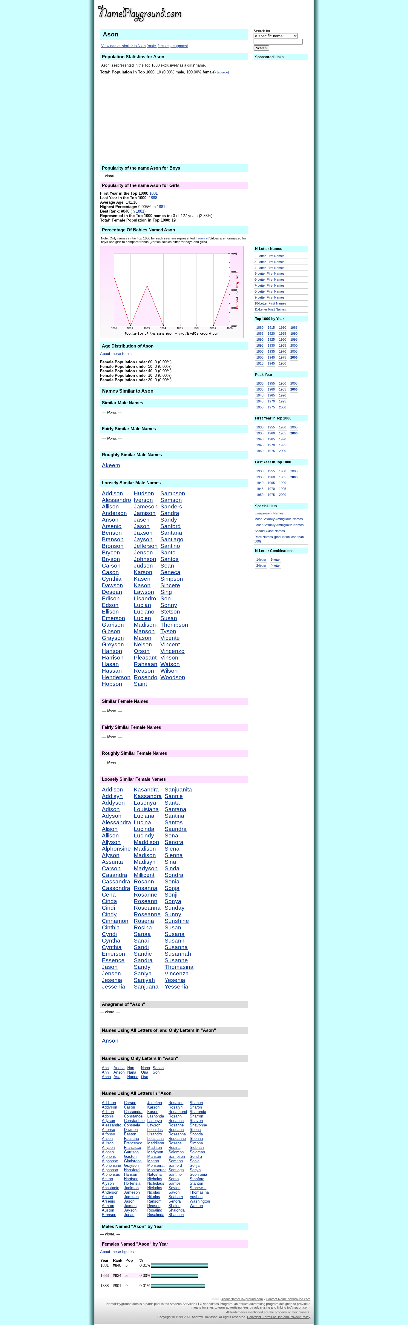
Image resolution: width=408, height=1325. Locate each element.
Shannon (176, 1214)
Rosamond (177, 1111)
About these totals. (116, 353)
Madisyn (145, 862)
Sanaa (142, 934)
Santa (172, 803)
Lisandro (145, 598)
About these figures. (117, 1251)
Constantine (134, 1120)
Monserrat (156, 1165)
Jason (142, 526)
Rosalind (154, 1210)
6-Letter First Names (269, 279)
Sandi (141, 947)
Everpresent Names (269, 513)
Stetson (170, 611)
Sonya (173, 901)
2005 (293, 351)
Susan (168, 618)
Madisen (145, 849)
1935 (271, 351)
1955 (282, 333)
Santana (171, 533)
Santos (169, 559)
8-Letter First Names (269, 291)
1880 (259, 327)
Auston (108, 1210)
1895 (259, 345)
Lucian (142, 605)
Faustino (131, 1138)
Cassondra (116, 888)
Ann (105, 1072)
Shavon (196, 1120)
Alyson (110, 855)
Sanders (171, 506)
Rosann (144, 881)
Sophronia (198, 1174)
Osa (144, 1077)
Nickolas (154, 1188)
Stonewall (198, 1188)
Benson (112, 533)
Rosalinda (155, 1214)
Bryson (111, 559)
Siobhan (197, 1147)
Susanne (176, 960)
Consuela (132, 1125)
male (152, 46)
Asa (116, 1077)
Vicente (170, 638)
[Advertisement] (264, 13)
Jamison (145, 513)
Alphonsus (111, 1174)
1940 (271, 357)
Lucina (142, 822)
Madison (145, 625)
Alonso (108, 1152)
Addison (112, 493)
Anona (119, 1068)
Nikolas (153, 1197)
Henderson (116, 677)
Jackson (131, 1188)
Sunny (173, 914)
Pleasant (145, 657)
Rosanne (145, 894)
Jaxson (143, 533)
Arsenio (112, 526)
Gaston (130, 1156)
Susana (175, 934)
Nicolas (153, 1192)
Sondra (174, 875)
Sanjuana (146, 986)
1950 (282, 327)
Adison (111, 809)
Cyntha (111, 940)
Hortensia (132, 1183)
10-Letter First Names (270, 303)
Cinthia (111, 927)
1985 (293, 327)
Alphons (109, 1156)
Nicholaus (155, 1183)
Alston (107, 1179)
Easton (130, 1134)
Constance (133, 1116)
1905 (259, 357)
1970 (282, 351)
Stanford (197, 1179)
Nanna (132, 1077)
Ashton (108, 1205)
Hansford (131, 1170)
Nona (145, 1068)
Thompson (174, 625)
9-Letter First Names (269, 297)
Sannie (174, 796)
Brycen (111, 552)
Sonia (172, 881)
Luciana (144, 816)
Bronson (113, 546)
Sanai (141, 940)
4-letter (276, 565)
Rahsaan (145, 664)
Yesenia (175, 980)
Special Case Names (269, 531)
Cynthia (112, 579)
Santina (174, 816)
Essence (113, 960)
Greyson (113, 644)
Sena (171, 835)
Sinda (172, 868)
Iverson (143, 500)
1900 (259, 351)
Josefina (154, 1102)
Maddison (146, 842)
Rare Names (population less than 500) (279, 539)
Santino (170, 546)
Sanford (170, 526)
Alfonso (108, 1134)
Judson (143, 565)
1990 (293, 333)
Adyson (112, 816)
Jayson (143, 539)
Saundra (176, 829)
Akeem (111, 465)
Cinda (109, 901)
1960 (282, 339)
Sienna (174, 855)
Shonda (196, 1134)
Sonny (168, 605)
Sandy (168, 520)
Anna (106, 1077)
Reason (144, 671)
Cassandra (116, 881)
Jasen (142, 520)
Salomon (176, 1152)
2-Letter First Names (269, 256)
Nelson (143, 644)
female (163, 46)
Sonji (171, 894)
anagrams (179, 46)
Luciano (144, 611)
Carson (111, 565)
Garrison (113, 625)
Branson (113, 539)
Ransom (154, 1201)
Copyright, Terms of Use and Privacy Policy (278, 1317)
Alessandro (116, 500)
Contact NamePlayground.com (288, 1299)
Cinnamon (115, 921)
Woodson (172, 677)
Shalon (174, 1205)
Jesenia (112, 980)
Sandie (143, 954)
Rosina (143, 927)
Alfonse (108, 1129)
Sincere (170, 585)
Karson (143, 572)
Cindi (108, 908)
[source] (223, 72)
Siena (172, 849)
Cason (110, 572)
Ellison (110, 611)
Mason (142, 638)
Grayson (113, 638)
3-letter (276, 559)
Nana (131, 1072)
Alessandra (116, 822)
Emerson (113, 618)
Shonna (196, 1138)
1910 (259, 363)
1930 (271, 345)
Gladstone (133, 1161)
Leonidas (155, 1129)
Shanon (196, 1102)
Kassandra (148, 796)
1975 (282, 357)
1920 (271, 333)
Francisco (132, 1147)
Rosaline (175, 1102)
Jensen (143, 552)
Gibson (111, 631)
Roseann (145, 901)
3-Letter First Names (269, 262)
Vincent (170, 644)
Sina (170, 862)
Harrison (113, 657)
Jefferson (146, 546)
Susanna (176, 947)
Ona (144, 1072)
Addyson (113, 803)
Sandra (169, 513)
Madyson (146, 868)
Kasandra (146, 789)
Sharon (196, 1107)
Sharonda (198, 1111)
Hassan (112, 671)
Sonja (172, 888)
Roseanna (147, 908)
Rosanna (145, 888)
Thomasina (179, 967)
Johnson (145, 559)
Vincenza (177, 973)
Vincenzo (172, 651)
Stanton (196, 1183)
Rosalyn (175, 1107)
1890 (259, 339)
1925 (271, 339)
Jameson (146, 506)
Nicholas (154, 1179)
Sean (167, 565)
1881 (153, 193)
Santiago (171, 539)
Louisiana (146, 809)
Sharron (196, 1116)
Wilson (169, 671)
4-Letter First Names (269, 268)
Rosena (144, 921)
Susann (175, 940)
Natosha (154, 1174)
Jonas (129, 1214)
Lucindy (144, 835)
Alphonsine (116, 849)
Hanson (112, 651)
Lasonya (145, 803)
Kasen (142, 579)
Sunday (175, 908)
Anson (110, 520)
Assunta (112, 862)
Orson (142, 651)
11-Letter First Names (270, 309)
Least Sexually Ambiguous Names (279, 525)
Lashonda (155, 1116)
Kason (142, 585)
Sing (166, 592)
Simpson (171, 579)
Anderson (114, 513)
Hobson (112, 684)
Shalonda (176, 1210)
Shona (195, 1129)
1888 (153, 198)
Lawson (144, 592)
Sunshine (177, 921)
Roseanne (147, 914)
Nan (130, 1068)
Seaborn (175, 1197)
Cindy (109, 914)
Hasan (110, 664)
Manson (144, 631)
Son (165, 598)
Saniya (143, 973)
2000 (293, 345)
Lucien (142, 618)
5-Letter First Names (269, 273)
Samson (171, 500)
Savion (174, 1188)
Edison (111, 598)
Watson (170, 664)
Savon (174, 1192)
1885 (259, 333)
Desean (112, 592)
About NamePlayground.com (242, 1299)
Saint (140, 684)
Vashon (196, 1197)
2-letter (261, 565)
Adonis (108, 1116)
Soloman (197, 1152)
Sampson (172, 493)
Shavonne (198, 1125)
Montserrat (156, 1170)
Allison (110, 506)
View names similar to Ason (123, 46)
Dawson (112, 585)
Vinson (169, 657)
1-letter (261, 559)
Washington (200, 1201)
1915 (271, 327)
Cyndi (109, 934)
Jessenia (113, 986)
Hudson (144, 493)
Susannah (178, 954)
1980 (282, 363)
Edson (110, 605)
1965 (282, 345)
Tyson (168, 631)
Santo (168, 552)
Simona (196, 1143)
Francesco (133, 1143)
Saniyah (144, 980)
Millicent (144, 875)
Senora (174, 842)
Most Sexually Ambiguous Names (278, 519)
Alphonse (110, 1161)
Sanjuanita (178, 789)
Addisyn (112, 796)
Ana (105, 1068)
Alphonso (110, 1170)
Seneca (170, 572)
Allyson (111, 842)
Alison (110, 829)
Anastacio (110, 1188)
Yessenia (176, 986)
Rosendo (145, 677)
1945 (271, 363)
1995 (293, 339)
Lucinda (144, 829)
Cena (109, 894)
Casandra (114, 875)
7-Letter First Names (269, 285)
